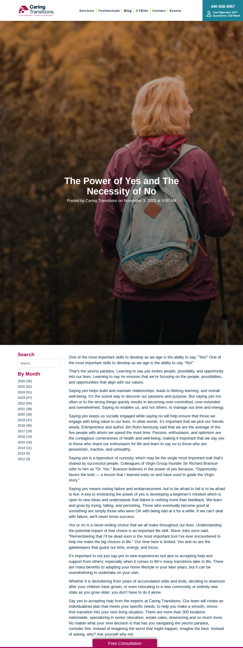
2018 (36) (25, 425)
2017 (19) (25, 431)
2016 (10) (25, 436)
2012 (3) (24, 459)
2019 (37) (25, 420)
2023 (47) (25, 397)
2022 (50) (25, 403)
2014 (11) (25, 448)
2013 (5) (24, 453)
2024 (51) (25, 392)
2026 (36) (25, 381)
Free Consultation (125, 643)
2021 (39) (25, 409)
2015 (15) (25, 442)
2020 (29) (25, 414)
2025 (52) (25, 386)
